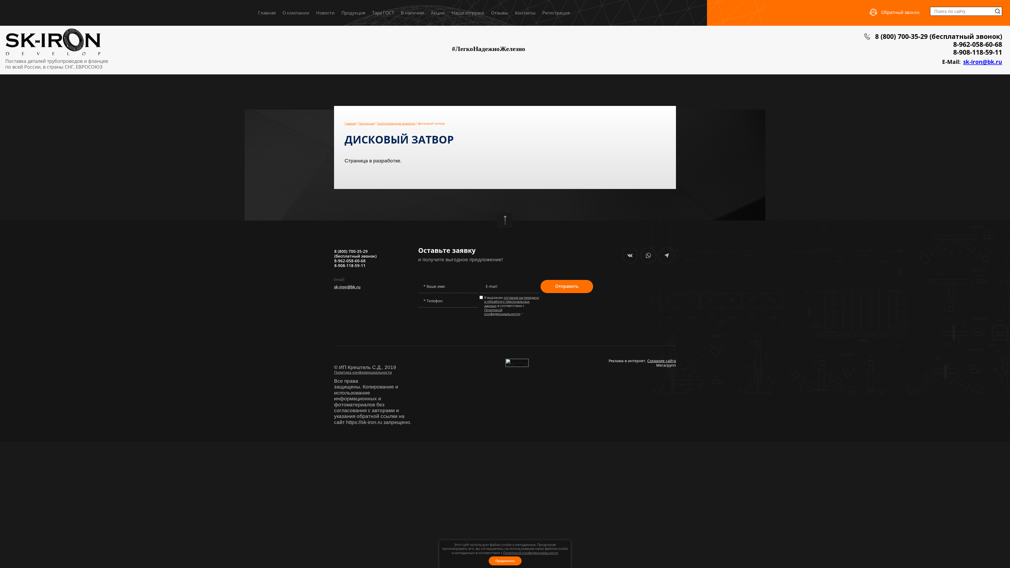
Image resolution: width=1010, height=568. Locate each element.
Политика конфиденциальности (363, 372)
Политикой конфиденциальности (530, 552)
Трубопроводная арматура (396, 123)
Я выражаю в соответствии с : (511, 306)
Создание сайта (661, 360)
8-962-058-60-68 (977, 44)
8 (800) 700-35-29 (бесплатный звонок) (938, 36)
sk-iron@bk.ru (982, 61)
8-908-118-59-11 (977, 52)
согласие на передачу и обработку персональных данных (511, 301)
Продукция (366, 123)
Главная (350, 123)
